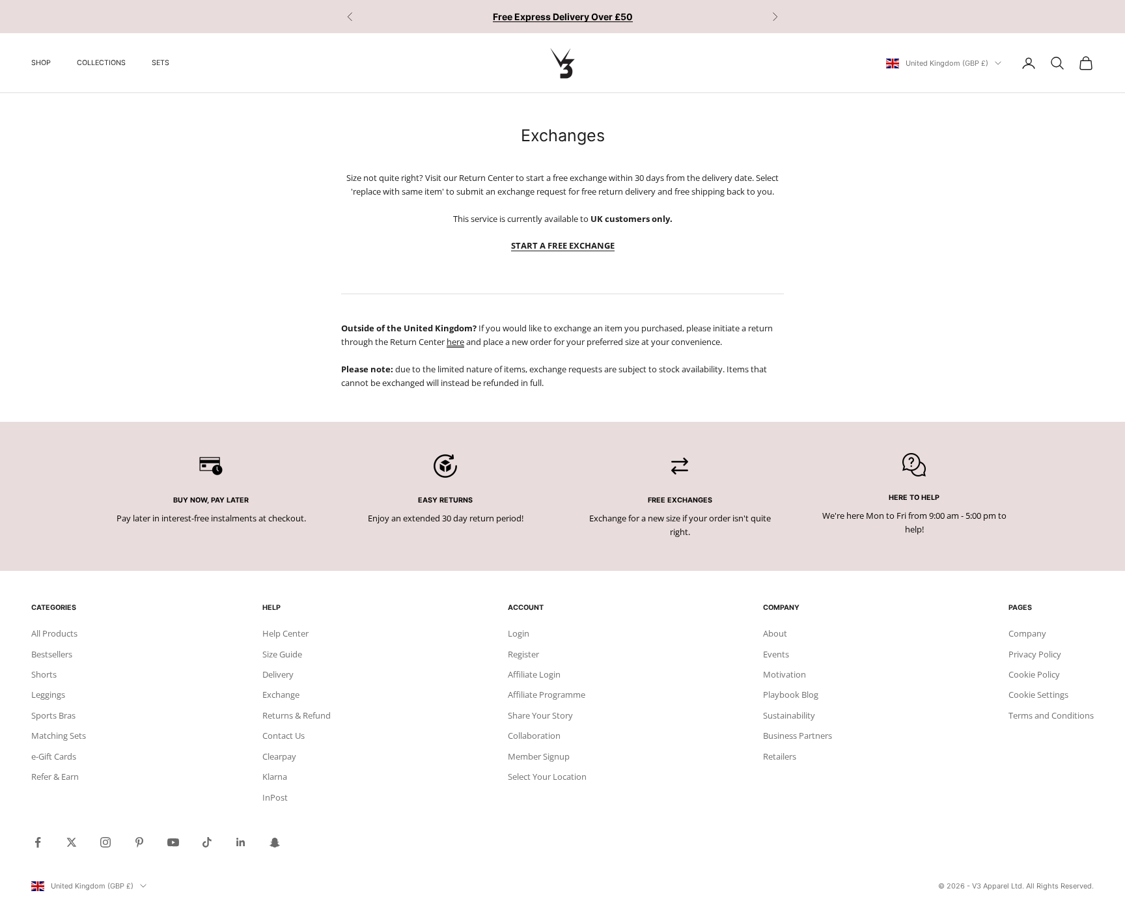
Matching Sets (58, 735)
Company (1027, 633)
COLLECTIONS (101, 63)
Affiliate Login (534, 674)
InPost (275, 797)
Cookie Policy (1034, 674)
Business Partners (797, 735)
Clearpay (279, 756)
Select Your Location (547, 776)
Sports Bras (53, 715)
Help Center (285, 633)
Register (523, 654)
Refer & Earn (55, 776)
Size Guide (282, 654)
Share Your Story (540, 715)
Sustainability (789, 715)
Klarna (274, 776)
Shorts (44, 674)
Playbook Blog (790, 694)
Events (776, 654)
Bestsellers (51, 654)
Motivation (784, 674)
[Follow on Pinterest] (139, 842)
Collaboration (534, 735)
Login (518, 633)
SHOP (41, 63)
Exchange (280, 694)
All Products (54, 633)
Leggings (48, 694)
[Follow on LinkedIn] (240, 842)
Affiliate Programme (546, 694)
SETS (160, 63)
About (775, 633)
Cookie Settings (1038, 694)
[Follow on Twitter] (71, 842)
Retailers (779, 756)
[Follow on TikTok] (207, 842)
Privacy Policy (1034, 654)
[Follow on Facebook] (37, 842)
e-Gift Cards (53, 756)
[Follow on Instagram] (105, 842)
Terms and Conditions (1051, 715)
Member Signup (539, 756)
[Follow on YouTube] (173, 842)
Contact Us (283, 735)
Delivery (278, 674)
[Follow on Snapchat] (274, 842)
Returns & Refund (296, 715)
